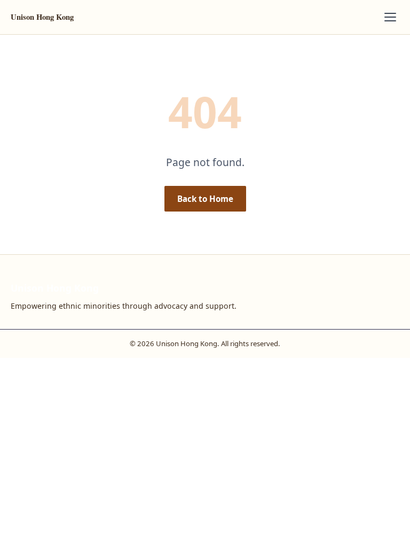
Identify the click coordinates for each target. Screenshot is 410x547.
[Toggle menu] (390, 17)
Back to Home (205, 198)
